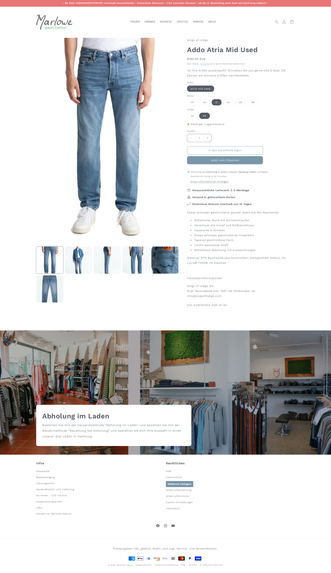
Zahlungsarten (45, 483)
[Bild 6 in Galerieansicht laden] (49, 288)
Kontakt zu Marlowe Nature (53, 513)
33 (240, 102)
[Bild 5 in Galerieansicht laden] (164, 260)
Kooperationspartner (49, 501)
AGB (168, 471)
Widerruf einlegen (179, 483)
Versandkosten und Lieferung (55, 489)
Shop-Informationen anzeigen (209, 181)
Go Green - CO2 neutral (51, 495)
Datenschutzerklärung (166, 565)
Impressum (173, 508)
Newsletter (43, 471)
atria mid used (200, 88)
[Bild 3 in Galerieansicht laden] (107, 260)
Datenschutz (174, 477)
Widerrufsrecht (144, 565)
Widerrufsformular (178, 496)
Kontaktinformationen (211, 565)
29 (194, 103)
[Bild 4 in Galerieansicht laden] (136, 260)
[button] (276, 22)
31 (216, 102)
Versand (204, 64)
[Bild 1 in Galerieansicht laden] (49, 260)
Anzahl (191, 131)
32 (230, 103)
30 (206, 103)
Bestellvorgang (45, 477)
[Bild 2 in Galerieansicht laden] (78, 260)
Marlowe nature (125, 565)
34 (253, 102)
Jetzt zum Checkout (225, 160)
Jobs (39, 507)
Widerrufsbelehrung (178, 490)
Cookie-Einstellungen (179, 502)
